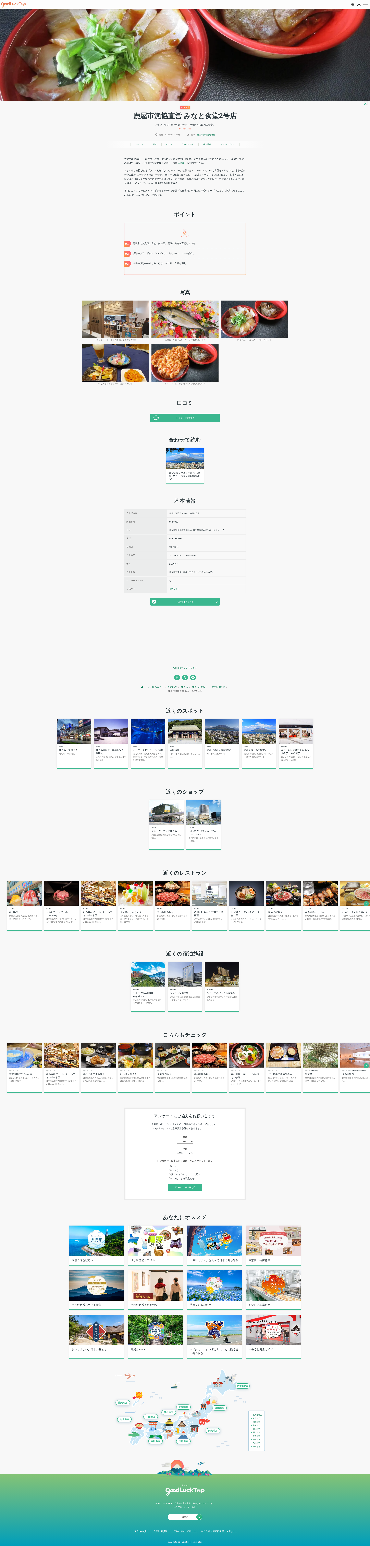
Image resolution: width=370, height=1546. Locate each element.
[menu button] (365, 4)
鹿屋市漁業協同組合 (206, 134)
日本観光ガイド (155, 687)
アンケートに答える (185, 1187)
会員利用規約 (160, 1531)
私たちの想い (141, 1531)
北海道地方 (242, 1386)
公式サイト (174, 589)
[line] (193, 677)
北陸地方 (183, 1407)
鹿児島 (184, 687)
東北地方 (219, 1408)
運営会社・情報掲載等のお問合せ (218, 1531)
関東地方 (213, 1430)
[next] (366, 903)
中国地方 (150, 1416)
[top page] (142, 687)
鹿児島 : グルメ (200, 687)
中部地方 (183, 1441)
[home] (13, 5)
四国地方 (155, 1441)
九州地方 (172, 687)
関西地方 (168, 1412)
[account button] (359, 4)
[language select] (352, 4)
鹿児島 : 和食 (218, 687)
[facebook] (177, 677)
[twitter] (185, 677)
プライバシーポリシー (184, 1531)
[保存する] (365, 103)
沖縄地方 (122, 1402)
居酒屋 (180, 163)
